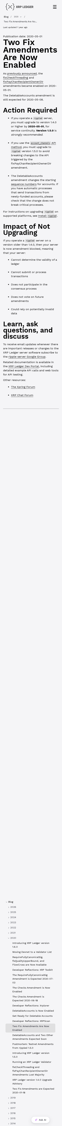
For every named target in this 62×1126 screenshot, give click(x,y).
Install (47, 215)
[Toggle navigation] (55, 7)
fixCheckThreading (15, 77)
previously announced (22, 73)
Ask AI (42, 1119)
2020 (16, 17)
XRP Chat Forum (22, 395)
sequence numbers (24, 184)
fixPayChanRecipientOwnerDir (23, 81)
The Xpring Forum (23, 387)
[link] (30, 906)
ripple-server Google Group (26, 356)
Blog (6, 16)
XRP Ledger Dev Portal (23, 366)
